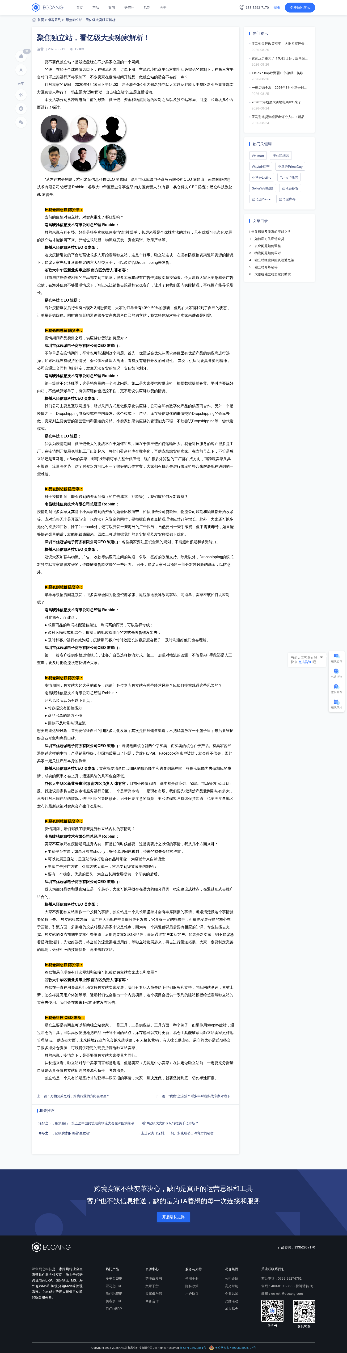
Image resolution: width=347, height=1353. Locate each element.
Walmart (258, 156)
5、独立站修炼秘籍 (263, 267)
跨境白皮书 (153, 1278)
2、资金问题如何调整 (265, 246)
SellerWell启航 (262, 188)
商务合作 (152, 1301)
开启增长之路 (173, 1217)
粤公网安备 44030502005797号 (235, 1347)
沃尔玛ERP (114, 1293)
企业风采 (231, 1293)
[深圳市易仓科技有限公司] (47, 7)
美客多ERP (114, 1301)
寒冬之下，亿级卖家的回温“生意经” (63, 1133)
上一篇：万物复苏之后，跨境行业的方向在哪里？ (73, 1096)
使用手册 (192, 1278)
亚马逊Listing (261, 177)
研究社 (129, 7)
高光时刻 (231, 1286)
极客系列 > (56, 20)
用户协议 (192, 1293)
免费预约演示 (300, 7)
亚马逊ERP (114, 1286)
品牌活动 (231, 1301)
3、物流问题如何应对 (265, 253)
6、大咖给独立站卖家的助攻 (270, 274)
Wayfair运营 (261, 166)
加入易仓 (231, 1309)
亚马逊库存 (287, 199)
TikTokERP (114, 1309)
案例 (111, 7)
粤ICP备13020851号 (193, 1347)
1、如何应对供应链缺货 (266, 239)
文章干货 (152, 1286)
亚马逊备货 (290, 188)
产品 (95, 7)
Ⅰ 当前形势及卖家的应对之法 (270, 232)
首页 (79, 7)
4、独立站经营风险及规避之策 (271, 260)
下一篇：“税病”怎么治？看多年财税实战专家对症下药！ (196, 1096)
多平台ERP (114, 1278)
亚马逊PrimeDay (290, 166)
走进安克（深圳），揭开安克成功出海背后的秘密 (177, 1133)
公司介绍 (231, 1278)
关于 (163, 7)
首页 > (42, 20)
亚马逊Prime (261, 199)
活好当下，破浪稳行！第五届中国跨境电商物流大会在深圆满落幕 (85, 1123)
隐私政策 (192, 1286)
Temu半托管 (289, 177)
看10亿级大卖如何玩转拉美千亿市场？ (169, 1123)
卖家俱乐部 (153, 1293)
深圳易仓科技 (42, 1269)
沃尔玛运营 (281, 156)
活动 (147, 7)
